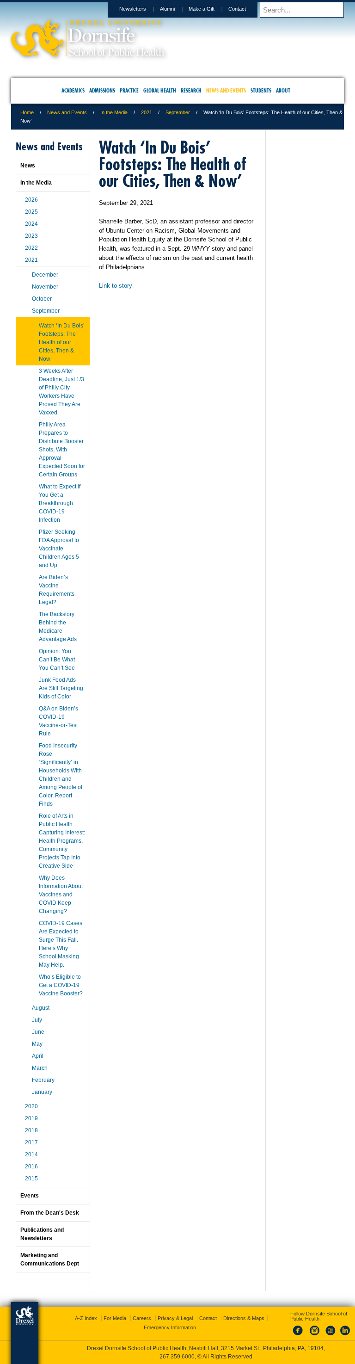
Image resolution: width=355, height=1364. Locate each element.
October (42, 299)
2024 (31, 224)
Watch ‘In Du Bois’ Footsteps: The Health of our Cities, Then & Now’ (62, 342)
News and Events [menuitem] (226, 90)
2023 (31, 236)
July (37, 1020)
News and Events (67, 112)
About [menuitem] (283, 90)
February (43, 1080)
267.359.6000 (177, 1356)
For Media (115, 1318)
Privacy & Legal (175, 1318)
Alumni (167, 9)
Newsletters (132, 9)
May (37, 1044)
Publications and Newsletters (42, 1234)
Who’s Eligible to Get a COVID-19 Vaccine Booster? (61, 985)
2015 (31, 1178)
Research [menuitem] (191, 90)
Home (27, 112)
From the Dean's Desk (49, 1213)
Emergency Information (170, 1327)
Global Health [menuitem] (159, 90)
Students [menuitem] (261, 90)
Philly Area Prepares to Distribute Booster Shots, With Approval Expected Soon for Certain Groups (62, 449)
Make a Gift (201, 9)
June (38, 1032)
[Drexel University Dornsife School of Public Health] (88, 53)
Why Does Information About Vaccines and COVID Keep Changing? (61, 894)
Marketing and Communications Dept (49, 1259)
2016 (31, 1166)
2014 (31, 1154)
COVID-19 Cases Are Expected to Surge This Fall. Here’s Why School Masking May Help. (60, 944)
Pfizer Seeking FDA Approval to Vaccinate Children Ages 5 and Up (59, 548)
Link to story (115, 285)
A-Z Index (86, 1318)
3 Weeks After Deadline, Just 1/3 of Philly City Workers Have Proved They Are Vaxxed (61, 392)
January (42, 1092)
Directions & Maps (243, 1318)
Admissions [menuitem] (102, 90)
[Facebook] (299, 1336)
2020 (31, 1106)
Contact (237, 9)
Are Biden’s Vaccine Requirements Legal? (56, 589)
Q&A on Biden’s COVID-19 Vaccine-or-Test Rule (58, 721)
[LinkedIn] (345, 1336)
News (27, 165)
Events (29, 1195)
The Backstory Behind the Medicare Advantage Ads (58, 626)
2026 (31, 200)
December (45, 275)
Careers (142, 1318)
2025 (31, 212)
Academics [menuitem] (73, 90)
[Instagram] (315, 1336)
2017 (31, 1142)
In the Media (114, 112)
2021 (146, 112)
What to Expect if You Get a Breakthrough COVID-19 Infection (59, 503)
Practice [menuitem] (129, 90)
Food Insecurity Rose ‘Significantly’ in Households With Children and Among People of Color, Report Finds (60, 774)
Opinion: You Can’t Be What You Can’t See (57, 659)
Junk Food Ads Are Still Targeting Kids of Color (61, 688)
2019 (31, 1118)
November (45, 287)
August (40, 1008)
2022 (31, 248)
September (177, 112)
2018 (31, 1130)
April (37, 1056)
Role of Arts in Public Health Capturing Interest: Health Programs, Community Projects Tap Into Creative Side (62, 841)
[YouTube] (330, 1336)
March (40, 1068)
